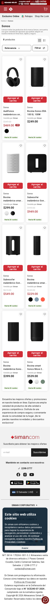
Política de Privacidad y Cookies (24, 540)
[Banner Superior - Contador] (25, 2)
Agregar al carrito (13, 99)
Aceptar (25, 548)
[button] (5, 9)
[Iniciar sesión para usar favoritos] (21, 59)
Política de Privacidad (25, 582)
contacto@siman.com (25, 568)
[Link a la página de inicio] (3, 21)
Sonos (10, 21)
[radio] (40, 40)
